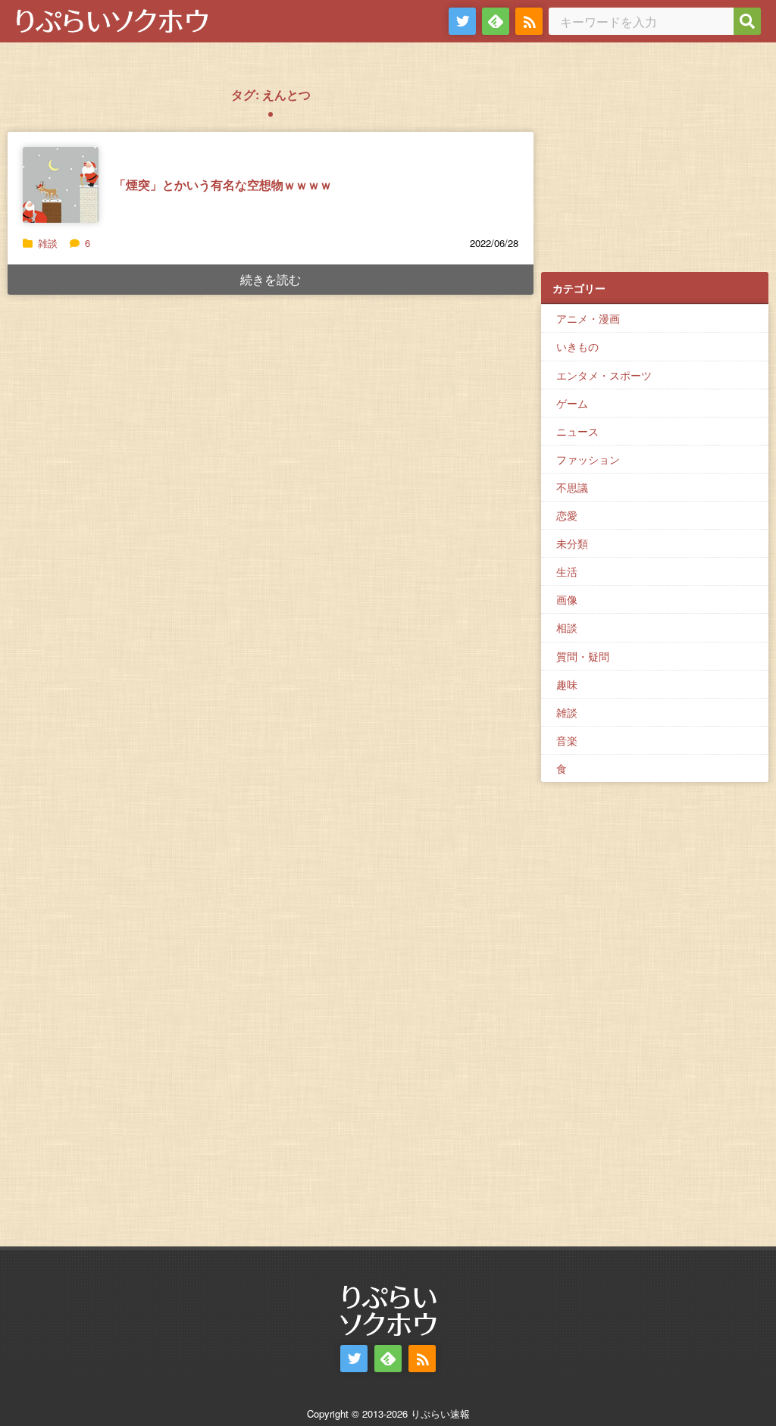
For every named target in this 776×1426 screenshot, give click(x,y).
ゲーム (572, 403)
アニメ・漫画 (588, 318)
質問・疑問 (582, 656)
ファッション (588, 459)
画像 (566, 599)
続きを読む (270, 279)
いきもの (577, 346)
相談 (566, 627)
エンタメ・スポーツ (604, 375)
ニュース (577, 431)
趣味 (566, 684)
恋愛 (566, 515)
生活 (566, 571)
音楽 (566, 740)
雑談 (48, 243)
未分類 (572, 543)
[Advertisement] (654, 167)
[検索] (747, 21)
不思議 (572, 487)
